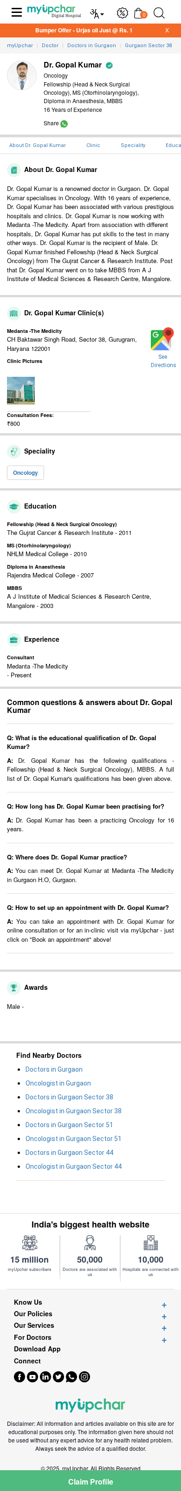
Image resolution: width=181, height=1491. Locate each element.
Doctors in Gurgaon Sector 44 (69, 1152)
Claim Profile (90, 1481)
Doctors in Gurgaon (54, 1069)
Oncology (25, 472)
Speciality (133, 145)
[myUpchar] (64, 123)
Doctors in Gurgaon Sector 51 (69, 1125)
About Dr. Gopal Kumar (37, 145)
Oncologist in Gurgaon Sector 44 (74, 1166)
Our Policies (33, 1313)
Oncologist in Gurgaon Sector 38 (74, 1111)
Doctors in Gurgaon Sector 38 (69, 1097)
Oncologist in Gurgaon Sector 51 (74, 1138)
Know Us (28, 1302)
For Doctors (33, 1337)
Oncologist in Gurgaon (58, 1083)
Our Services (34, 1325)
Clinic (93, 145)
